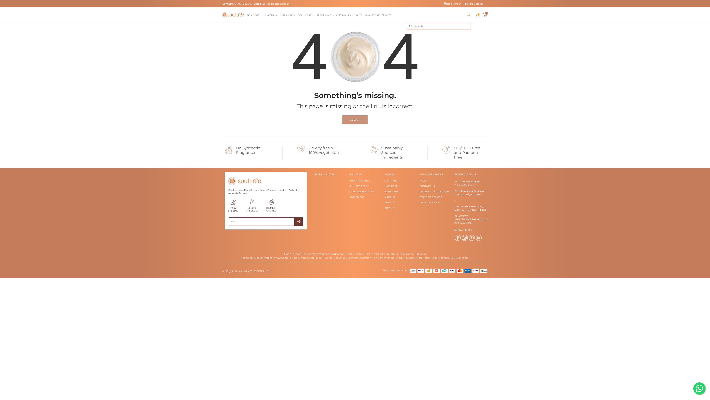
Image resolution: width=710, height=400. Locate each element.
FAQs (423, 180)
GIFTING (389, 208)
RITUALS (389, 202)
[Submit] (298, 221)
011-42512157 (461, 216)
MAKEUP (389, 197)
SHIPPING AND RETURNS (434, 191)
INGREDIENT (356, 197)
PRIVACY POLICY (430, 202)
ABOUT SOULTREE (360, 180)
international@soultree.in (468, 194)
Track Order (454, 3)
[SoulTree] (233, 14)
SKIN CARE (390, 180)
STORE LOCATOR (324, 174)
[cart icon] (485, 15)
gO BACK (355, 119)
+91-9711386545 (243, 3)
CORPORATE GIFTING (362, 191)
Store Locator (474, 3)
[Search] (468, 15)
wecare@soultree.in (278, 3)
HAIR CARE (391, 186)
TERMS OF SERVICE (431, 197)
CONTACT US (427, 186)
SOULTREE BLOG (359, 186)
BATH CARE (391, 191)
